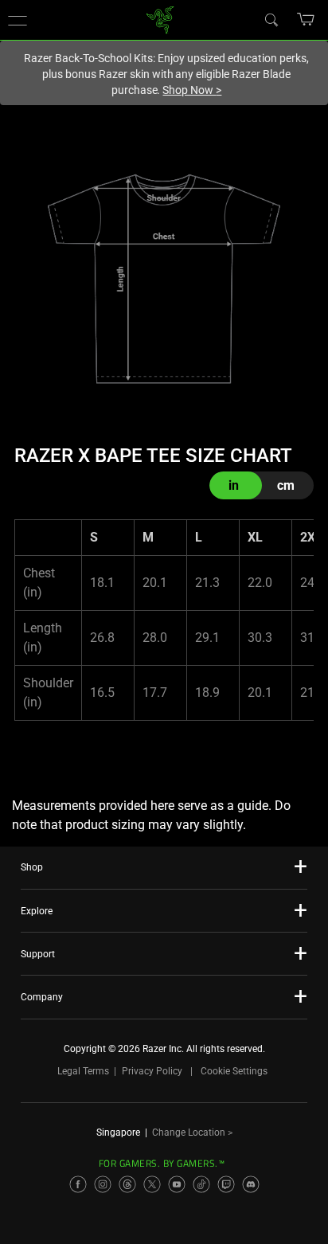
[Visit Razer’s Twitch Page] (226, 1184)
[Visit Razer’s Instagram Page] (103, 1184)
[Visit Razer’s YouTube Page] (177, 1184)
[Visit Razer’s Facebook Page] (78, 1184)
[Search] (271, 19)
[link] (160, 18)
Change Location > (192, 1132)
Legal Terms (83, 1071)
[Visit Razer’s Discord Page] (251, 1184)
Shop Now (191, 90)
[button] (17, 19)
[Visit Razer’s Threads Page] (127, 1184)
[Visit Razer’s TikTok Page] (201, 1184)
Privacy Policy (152, 1071)
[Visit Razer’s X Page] (152, 1184)
